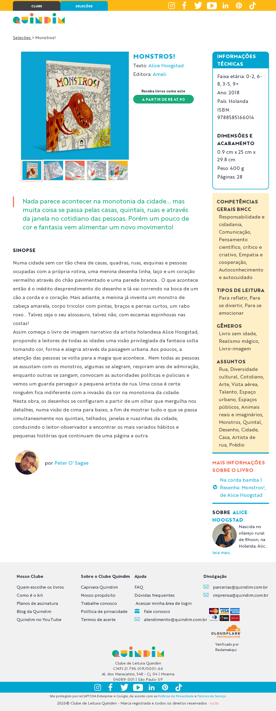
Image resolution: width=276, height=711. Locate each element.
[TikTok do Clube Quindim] (252, 5)
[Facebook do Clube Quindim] (185, 5)
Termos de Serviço (212, 696)
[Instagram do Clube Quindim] (171, 5)
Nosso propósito (98, 595)
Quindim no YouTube (39, 619)
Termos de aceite (98, 619)
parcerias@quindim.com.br (240, 587)
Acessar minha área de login (164, 603)
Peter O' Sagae (71, 462)
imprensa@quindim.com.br (240, 595)
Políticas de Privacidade (176, 696)
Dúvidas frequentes (154, 595)
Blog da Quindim (34, 611)
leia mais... (222, 552)
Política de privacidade (104, 611)
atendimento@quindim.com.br (175, 619)
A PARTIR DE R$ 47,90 (163, 99)
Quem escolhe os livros (40, 587)
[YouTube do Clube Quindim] (211, 5)
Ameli (159, 74)
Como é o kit (30, 595)
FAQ (138, 587)
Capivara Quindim (99, 587)
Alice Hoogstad (166, 65)
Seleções (22, 37)
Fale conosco (157, 611)
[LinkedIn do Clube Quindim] (225, 5)
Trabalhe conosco (99, 603)
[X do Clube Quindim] (198, 5)
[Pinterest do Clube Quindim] (238, 5)
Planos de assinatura (37, 603)
